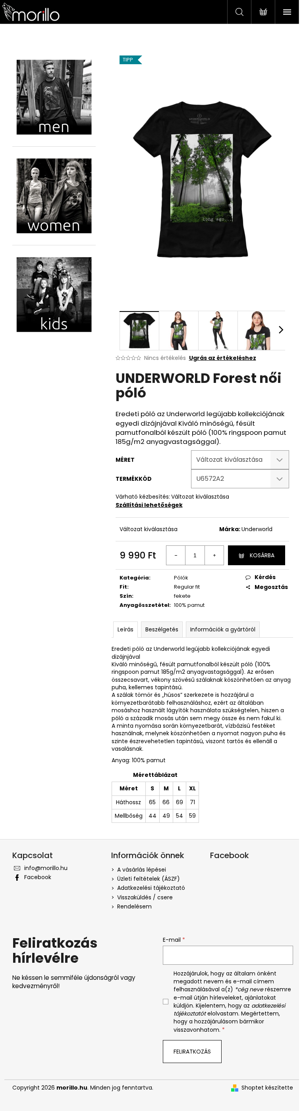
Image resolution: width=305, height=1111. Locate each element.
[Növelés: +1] (214, 555)
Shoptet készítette (267, 1088)
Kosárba (262, 555)
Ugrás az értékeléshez (222, 358)
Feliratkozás (192, 1052)
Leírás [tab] (125, 629)
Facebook (37, 877)
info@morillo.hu (46, 868)
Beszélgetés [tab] (161, 629)
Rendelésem (134, 906)
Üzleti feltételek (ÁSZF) (148, 879)
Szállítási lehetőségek (149, 505)
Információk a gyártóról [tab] (222, 629)
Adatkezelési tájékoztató (151, 888)
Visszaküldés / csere (145, 897)
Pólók (181, 577)
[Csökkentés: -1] (175, 555)
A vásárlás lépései (141, 870)
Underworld (256, 529)
